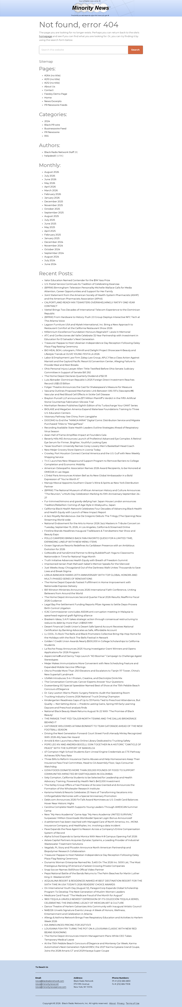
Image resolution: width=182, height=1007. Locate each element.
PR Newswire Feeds (55, 105)
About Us (49, 86)
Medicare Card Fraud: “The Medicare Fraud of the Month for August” (83, 895)
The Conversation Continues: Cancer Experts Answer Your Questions (84, 681)
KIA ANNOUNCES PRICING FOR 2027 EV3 (67, 925)
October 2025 (52, 208)
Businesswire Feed (55, 128)
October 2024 (52, 249)
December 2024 (53, 242)
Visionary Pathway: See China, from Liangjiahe (70, 416)
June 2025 (50, 223)
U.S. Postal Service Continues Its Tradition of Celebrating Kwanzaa (81, 284)
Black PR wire (52, 124)
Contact (49, 90)
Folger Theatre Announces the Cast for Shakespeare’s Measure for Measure (88, 387)
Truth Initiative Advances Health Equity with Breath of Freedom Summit (86, 560)
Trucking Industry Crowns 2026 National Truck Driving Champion (82, 696)
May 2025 (49, 227)
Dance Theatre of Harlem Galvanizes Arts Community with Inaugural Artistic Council (92, 906)
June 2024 (50, 264)
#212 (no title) (52, 82)
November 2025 (53, 205)
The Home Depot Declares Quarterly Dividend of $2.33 (75, 376)
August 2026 (51, 172)
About (112, 1003)
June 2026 (50, 179)
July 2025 (49, 220)
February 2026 (52, 194)
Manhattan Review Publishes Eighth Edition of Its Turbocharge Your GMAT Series (91, 405)
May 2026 (49, 183)
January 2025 (52, 238)
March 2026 (51, 190)
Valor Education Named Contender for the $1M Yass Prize (77, 280)
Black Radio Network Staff (59, 152)
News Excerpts (53, 101)
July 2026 (49, 175)
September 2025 (54, 212)
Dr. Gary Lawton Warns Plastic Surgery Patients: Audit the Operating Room (87, 693)
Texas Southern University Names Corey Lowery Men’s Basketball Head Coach (89, 446)
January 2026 (52, 197)
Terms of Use (132, 1003)
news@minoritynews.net (47, 984)
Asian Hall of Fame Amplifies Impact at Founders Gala (75, 435)
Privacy (121, 1003)
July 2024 (49, 260)
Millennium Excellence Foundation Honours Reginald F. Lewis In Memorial (87, 332)
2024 (47, 121)
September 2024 (54, 253)
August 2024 (51, 256)
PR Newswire (52, 132)
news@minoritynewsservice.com (50, 987)
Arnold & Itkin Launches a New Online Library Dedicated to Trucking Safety (87, 740)
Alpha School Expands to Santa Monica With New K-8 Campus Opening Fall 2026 (90, 836)
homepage (45, 36)
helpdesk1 (50, 155)
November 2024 (53, 245)
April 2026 (50, 186)
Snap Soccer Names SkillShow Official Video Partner (74, 869)
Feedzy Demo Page (55, 94)
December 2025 (53, 201)
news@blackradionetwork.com (49, 981)
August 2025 (51, 216)
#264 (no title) (52, 75)
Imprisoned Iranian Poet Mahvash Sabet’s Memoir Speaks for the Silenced (86, 564)
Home (48, 97)
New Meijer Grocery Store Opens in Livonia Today (72, 449)
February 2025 (52, 234)
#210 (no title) (52, 79)
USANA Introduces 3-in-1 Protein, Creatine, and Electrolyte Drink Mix (83, 678)
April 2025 (50, 231)
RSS (46, 136)
